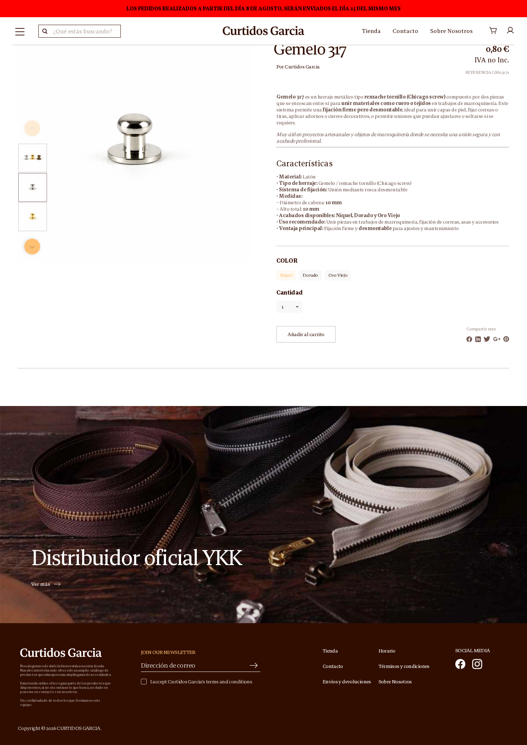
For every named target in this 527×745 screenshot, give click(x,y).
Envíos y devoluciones (347, 681)
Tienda (371, 30)
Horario (387, 651)
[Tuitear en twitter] (487, 339)
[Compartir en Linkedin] (478, 339)
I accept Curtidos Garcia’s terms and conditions (201, 682)
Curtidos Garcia (302, 66)
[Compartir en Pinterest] (506, 339)
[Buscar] (44, 31)
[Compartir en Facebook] (469, 339)
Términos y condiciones (404, 666)
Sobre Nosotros (451, 30)
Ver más (40, 584)
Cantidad (289, 292)
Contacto (405, 30)
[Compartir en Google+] (497, 339)
